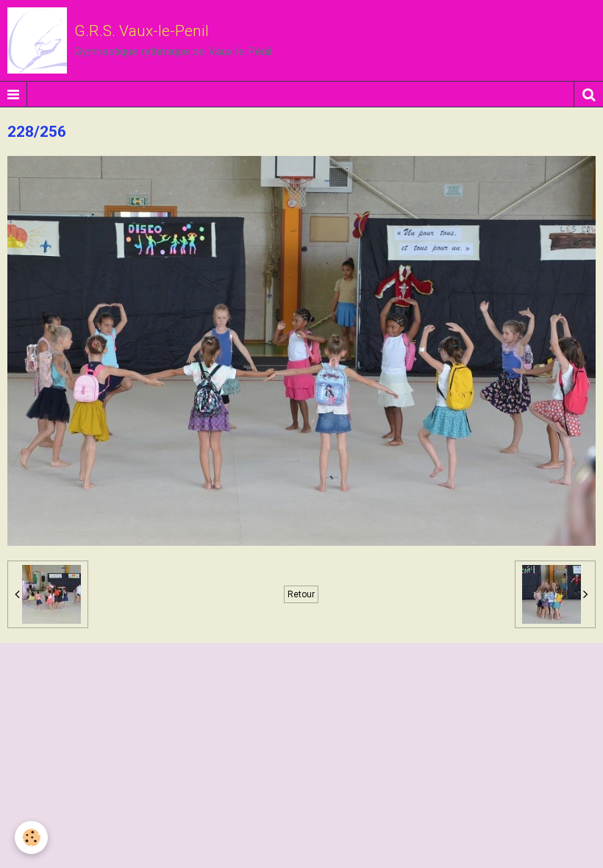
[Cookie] (31, 837)
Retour (301, 594)
